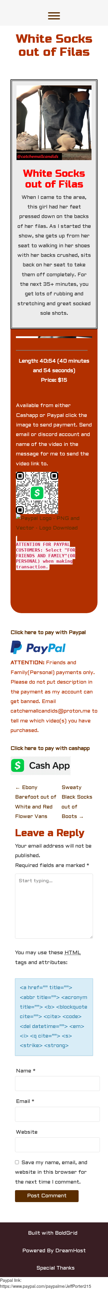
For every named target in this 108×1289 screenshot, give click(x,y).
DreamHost (70, 1250)
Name (26, 1071)
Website (27, 1132)
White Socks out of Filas (54, 45)
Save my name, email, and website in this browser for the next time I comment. (51, 1172)
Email (25, 1101)
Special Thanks (55, 1268)
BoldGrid (66, 1233)
